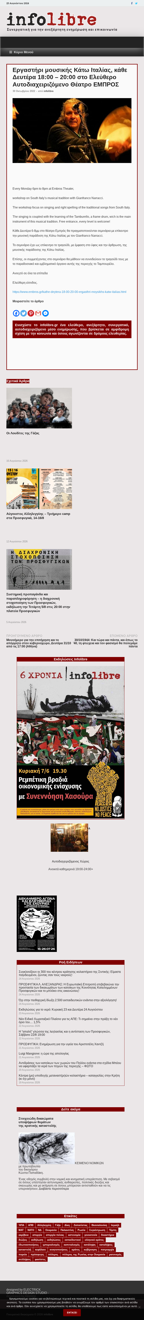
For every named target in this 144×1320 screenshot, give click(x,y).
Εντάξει (72, 1312)
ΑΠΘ (30, 1225)
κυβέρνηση (90, 1249)
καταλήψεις (106, 1244)
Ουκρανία (51, 1230)
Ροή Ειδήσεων (70, 962)
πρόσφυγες (37, 1254)
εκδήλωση (37, 1239)
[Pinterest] (31, 310)
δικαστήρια (107, 1235)
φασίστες (40, 1259)
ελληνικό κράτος (94, 1239)
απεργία (37, 1235)
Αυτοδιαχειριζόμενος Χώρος (70, 861)
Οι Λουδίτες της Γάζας (22, 433)
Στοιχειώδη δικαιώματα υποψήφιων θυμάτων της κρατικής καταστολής (37, 1122)
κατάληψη (89, 1244)
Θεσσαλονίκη (99, 1225)
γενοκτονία (90, 1235)
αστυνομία (74, 1235)
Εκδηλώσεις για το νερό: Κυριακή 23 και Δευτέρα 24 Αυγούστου (61, 1009)
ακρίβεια (23, 1235)
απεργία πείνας (55, 1235)
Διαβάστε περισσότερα (54, 1188)
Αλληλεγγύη (44, 1225)
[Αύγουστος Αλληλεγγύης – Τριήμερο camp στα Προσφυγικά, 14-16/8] (39, 510)
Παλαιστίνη (67, 1230)
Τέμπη (112, 1230)
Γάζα (58, 1225)
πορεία (23, 1254)
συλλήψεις (25, 1259)
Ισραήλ (115, 1225)
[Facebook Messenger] (45, 310)
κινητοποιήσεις (59, 1249)
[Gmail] (38, 310)
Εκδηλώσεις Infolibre (70, 659)
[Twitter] (136, 3)
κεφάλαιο (40, 1249)
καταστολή (25, 1249)
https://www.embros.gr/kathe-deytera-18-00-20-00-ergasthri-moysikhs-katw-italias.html (69, 291)
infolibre (48, 91)
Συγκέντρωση (97, 1230)
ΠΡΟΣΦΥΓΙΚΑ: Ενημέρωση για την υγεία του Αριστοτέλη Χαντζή (61, 1044)
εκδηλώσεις (54, 1239)
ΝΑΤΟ (31, 1230)
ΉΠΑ (21, 1225)
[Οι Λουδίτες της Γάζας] (39, 429)
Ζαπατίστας (81, 1225)
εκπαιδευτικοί (73, 1239)
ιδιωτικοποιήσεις (29, 1244)
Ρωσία (81, 1230)
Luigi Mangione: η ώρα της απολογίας (44, 1053)
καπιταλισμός (72, 1244)
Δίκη (67, 1225)
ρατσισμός (115, 1254)
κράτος (76, 1249)
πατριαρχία (107, 1249)
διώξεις (23, 1239)
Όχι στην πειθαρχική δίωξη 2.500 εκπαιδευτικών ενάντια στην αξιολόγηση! (68, 1000)
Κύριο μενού (23, 52)
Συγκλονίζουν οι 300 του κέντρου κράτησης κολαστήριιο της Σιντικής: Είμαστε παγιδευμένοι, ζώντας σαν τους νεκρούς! (70, 973)
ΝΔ (39, 1230)
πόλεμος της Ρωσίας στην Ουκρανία (83, 1254)
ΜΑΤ (21, 1230)
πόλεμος (53, 1254)
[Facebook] (132, 3)
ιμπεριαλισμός (51, 1244)
